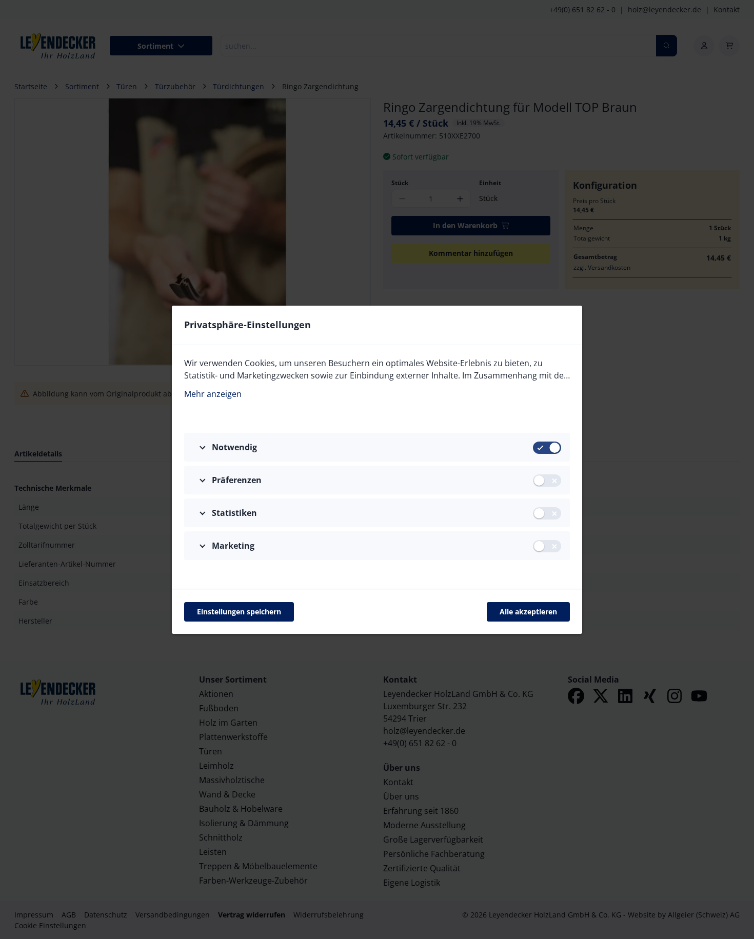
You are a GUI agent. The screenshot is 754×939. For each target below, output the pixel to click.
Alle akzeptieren (528, 611)
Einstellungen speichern (239, 611)
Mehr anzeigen (213, 393)
